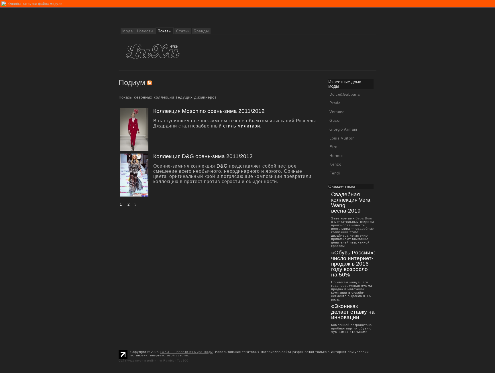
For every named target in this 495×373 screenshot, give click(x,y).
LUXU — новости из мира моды (186, 352)
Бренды (201, 31)
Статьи (183, 31)
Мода (127, 31)
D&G (222, 166)
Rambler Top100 (175, 360)
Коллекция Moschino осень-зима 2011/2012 (209, 111)
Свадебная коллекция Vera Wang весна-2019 (350, 202)
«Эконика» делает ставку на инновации (353, 311)
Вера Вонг (363, 218)
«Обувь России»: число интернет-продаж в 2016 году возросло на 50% (353, 264)
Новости (145, 31)
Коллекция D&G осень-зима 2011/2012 (203, 156)
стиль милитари (241, 125)
